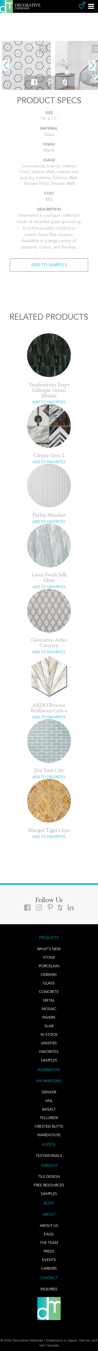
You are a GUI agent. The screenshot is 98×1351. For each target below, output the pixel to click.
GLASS (49, 983)
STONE (49, 957)
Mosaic (49, 1008)
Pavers (48, 1017)
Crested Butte (49, 1126)
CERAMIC (49, 974)
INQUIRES (48, 1289)
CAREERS (49, 1268)
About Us (49, 1225)
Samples (49, 1060)
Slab (49, 1025)
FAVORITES (49, 1051)
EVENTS (49, 1259)
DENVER (49, 1092)
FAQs (49, 1234)
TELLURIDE (48, 1117)
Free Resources (49, 1185)
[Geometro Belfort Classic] (26, 65)
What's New (49, 948)
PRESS (49, 1251)
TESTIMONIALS (49, 1155)
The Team (49, 1242)
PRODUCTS (49, 937)
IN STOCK (49, 1034)
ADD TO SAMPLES (49, 265)
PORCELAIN (49, 965)
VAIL (49, 1100)
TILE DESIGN (49, 1176)
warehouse (49, 1134)
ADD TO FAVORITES (48, 402)
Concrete (49, 991)
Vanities (49, 1043)
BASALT (49, 1109)
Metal (49, 1000)
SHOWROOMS (49, 1080)
